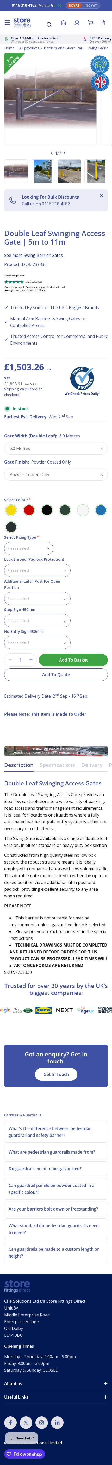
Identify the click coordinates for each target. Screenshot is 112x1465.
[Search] (49, 24)
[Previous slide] (52, 153)
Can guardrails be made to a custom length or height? (54, 1252)
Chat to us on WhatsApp (59, 5)
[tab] (19, 767)
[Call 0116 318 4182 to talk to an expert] (63, 22)
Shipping (11, 388)
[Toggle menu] (7, 22)
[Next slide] (64, 153)
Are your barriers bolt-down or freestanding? (53, 1209)
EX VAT (74, 5)
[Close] (102, 196)
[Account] (76, 22)
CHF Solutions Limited (40, 1443)
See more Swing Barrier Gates (33, 255)
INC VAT (91, 5)
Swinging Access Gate (59, 794)
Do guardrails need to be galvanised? (45, 1169)
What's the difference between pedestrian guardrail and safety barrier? (50, 1132)
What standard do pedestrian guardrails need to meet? (54, 1229)
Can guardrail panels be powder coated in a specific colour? (51, 1189)
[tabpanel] (56, 878)
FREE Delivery (100, 38)
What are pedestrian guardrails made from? (52, 1152)
